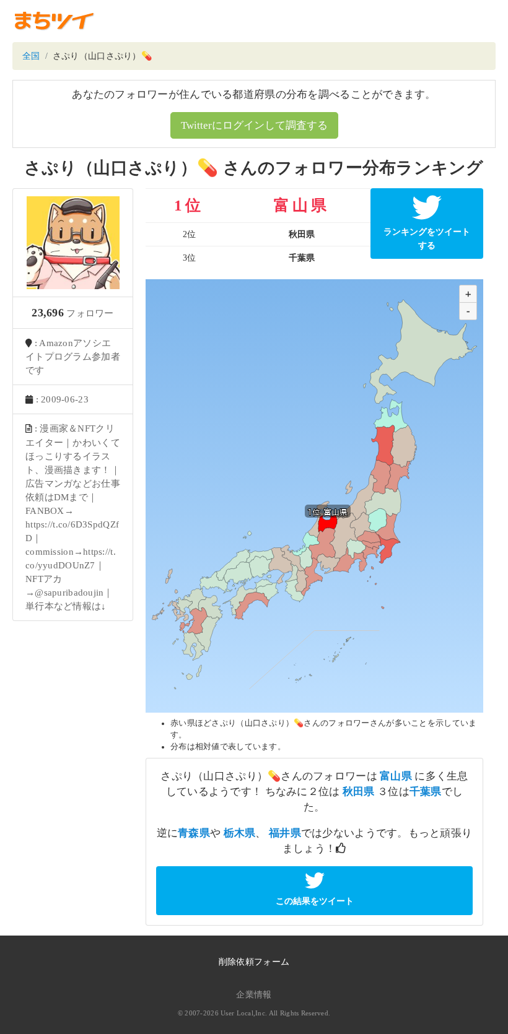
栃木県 (240, 833)
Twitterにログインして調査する (254, 125)
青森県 (194, 833)
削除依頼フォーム (254, 962)
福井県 (285, 833)
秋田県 (359, 791)
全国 (31, 56)
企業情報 (253, 994)
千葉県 (425, 791)
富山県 (396, 776)
